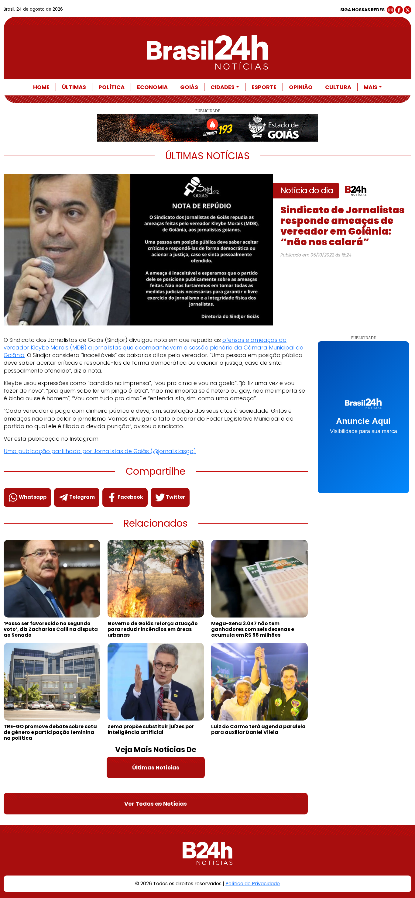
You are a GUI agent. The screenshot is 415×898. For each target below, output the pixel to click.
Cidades (223, 87)
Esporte (264, 87)
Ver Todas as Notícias (155, 803)
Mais (370, 87)
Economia (152, 87)
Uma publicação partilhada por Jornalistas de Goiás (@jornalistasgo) (100, 451)
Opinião (301, 87)
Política (111, 87)
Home (41, 87)
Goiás (189, 87)
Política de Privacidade (252, 883)
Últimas (74, 87)
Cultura (338, 87)
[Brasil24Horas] (207, 52)
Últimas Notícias (155, 767)
